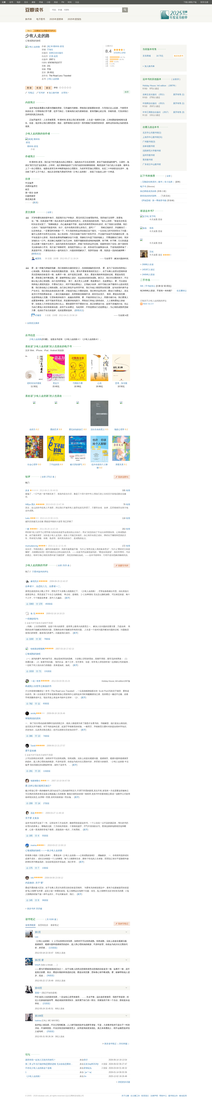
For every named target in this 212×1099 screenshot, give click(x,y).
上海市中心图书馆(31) (152, 137)
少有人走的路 (53, 79)
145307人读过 (148, 269)
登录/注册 (204, 2)
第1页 (38, 932)
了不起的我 (54, 464)
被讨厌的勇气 (76, 464)
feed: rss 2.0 (148, 304)
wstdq (33, 713)
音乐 (26, 2)
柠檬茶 (38, 315)
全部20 (176, 79)
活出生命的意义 (98, 429)
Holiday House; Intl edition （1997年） (160, 85)
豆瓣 (4, 2)
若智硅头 (88, 1068)
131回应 (48, 671)
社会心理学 (32, 464)
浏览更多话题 (124, 1082)
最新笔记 (55, 925)
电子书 (143, 186)
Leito (27, 518)
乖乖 (151, 228)
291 (30, 771)
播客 (33, 2)
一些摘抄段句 (31, 618)
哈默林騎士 (36, 781)
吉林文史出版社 (56, 53)
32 (40, 639)
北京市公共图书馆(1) (152, 132)
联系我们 (145, 1096)
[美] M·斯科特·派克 (55, 46)
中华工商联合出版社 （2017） (156, 112)
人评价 (120, 53)
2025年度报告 (74, 19)
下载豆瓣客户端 (189, 2)
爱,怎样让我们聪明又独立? (38, 786)
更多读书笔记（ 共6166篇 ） (117, 1043)
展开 (67, 598)
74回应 (46, 736)
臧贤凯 (38, 258)
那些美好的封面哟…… (150, 196)
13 (39, 736)
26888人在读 (147, 264)
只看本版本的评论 (40, 571)
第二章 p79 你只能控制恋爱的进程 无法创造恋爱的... (49, 1064)
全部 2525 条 (64, 565)
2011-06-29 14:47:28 (49, 529)
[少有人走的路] (32, 47)
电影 (18, 2)
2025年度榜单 (56, 19)
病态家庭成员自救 (148, 191)
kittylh (37, 965)
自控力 (32, 429)
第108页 (39, 1015)
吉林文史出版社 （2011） (154, 94)
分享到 (64, 93)
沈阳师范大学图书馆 (152, 150)
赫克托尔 (35, 581)
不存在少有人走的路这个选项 (38, 1068)
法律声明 (154, 1096)
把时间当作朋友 (34, 383)
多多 (27, 490)
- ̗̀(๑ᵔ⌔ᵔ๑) (87, 1072)
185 (30, 835)
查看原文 (36, 254)
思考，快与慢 (121, 383)
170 (40, 604)
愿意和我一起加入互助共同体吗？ (40, 1060)
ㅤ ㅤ (149, 240)
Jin (85, 1076)
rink (32, 878)
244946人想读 (148, 274)
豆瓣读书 (36, 10)
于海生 (50, 49)
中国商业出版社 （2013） (154, 103)
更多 (35, 202)
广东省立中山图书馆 (152, 164)
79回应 (47, 639)
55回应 (45, 835)
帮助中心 (163, 1096)
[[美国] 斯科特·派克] (32, 140)
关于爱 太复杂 (32, 818)
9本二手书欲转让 (147, 286)
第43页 (38, 988)
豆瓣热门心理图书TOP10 (44, 31)
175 (30, 868)
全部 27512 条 (48, 477)
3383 (31, 604)
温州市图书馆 (149, 155)
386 (30, 736)
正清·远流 (53, 56)
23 (39, 771)
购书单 (28, 19)
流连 (33, 813)
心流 (99, 383)
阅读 (56, 2)
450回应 (49, 604)
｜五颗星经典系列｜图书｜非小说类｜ (157, 182)
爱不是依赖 (30, 750)
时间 (70, 2)
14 (39, 803)
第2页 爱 (39, 960)
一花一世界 (36, 681)
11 (39, 704)
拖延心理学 (119, 429)
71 (40, 671)
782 (30, 704)
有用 (128, 490)
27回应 (46, 803)
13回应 (45, 868)
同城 (41, 2)
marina (34, 845)
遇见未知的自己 (76, 429)
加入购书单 (54, 93)
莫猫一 (38, 993)
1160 (31, 639)
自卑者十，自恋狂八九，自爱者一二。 (43, 586)
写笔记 (31, 93)
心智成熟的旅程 (33, 654)
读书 (11, 2)
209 (30, 803)
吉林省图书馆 (149, 146)
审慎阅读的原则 (33, 718)
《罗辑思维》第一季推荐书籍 (153, 200)
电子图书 (40, 19)
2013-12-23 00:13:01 (49, 518)
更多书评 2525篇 (34, 908)
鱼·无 (33, 613)
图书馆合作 (173, 1096)
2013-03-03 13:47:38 (55, 504)
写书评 (42, 93)
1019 (31, 671)
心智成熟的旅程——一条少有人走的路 (43, 850)
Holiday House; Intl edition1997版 (116, 681)
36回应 (45, 900)
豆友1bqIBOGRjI (91, 1064)
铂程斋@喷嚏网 (38, 649)
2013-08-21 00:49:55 (49, 490)
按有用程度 (30, 925)
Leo (36, 937)
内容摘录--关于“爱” (34, 883)
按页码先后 (43, 925)
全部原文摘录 (33, 323)
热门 (27, 483)
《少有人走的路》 (33, 1076)
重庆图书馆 (148, 159)
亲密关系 (119, 464)
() (53, 948)
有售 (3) (178, 112)
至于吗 (152, 216)
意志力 (56, 383)
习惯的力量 (78, 383)
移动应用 (183, 1096)
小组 (48, 2)
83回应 (46, 703)
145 (30, 900)
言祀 (151, 252)
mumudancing (31, 546)
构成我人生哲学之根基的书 (38, 686)
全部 (49, 212)
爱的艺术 (54, 429)
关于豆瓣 (125, 1096)
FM (62, 2)
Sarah (33, 745)
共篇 (51, 919)
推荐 (127, 92)
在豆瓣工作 (135, 1096)
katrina (38, 1020)
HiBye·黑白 (30, 504)
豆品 (77, 2)
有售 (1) (178, 94)
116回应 (46, 771)
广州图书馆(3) (149, 141)
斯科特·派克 (32, 146)
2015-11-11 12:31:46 (57, 546)
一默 (27, 529)
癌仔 (86, 1060)
